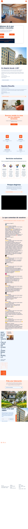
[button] (26, 1)
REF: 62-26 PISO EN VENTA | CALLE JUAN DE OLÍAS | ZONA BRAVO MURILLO (3, 345)
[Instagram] (1, 442)
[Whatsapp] (5, 442)
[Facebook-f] (3, 442)
